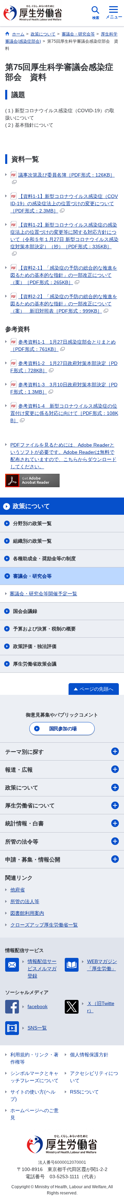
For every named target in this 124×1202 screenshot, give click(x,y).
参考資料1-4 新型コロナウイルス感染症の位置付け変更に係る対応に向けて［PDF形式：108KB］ (64, 413)
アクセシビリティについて (94, 1076)
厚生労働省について (30, 805)
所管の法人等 (24, 901)
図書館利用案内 (27, 913)
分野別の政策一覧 (32, 523)
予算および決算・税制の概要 (44, 628)
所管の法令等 (21, 842)
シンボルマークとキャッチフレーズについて (34, 1076)
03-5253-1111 (64, 1176)
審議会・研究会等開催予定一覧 (43, 593)
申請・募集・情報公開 (32, 860)
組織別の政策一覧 (32, 541)
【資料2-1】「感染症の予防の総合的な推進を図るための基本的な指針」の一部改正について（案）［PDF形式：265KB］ (63, 275)
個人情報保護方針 (89, 1054)
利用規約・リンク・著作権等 (34, 1058)
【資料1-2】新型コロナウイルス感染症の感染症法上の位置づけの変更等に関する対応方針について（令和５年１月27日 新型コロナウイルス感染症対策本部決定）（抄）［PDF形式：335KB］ (64, 235)
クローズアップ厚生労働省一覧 (44, 925)
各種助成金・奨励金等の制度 (44, 558)
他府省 (17, 889)
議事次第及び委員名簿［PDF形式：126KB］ (66, 175)
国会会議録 (25, 611)
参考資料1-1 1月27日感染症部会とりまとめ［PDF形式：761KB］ (63, 345)
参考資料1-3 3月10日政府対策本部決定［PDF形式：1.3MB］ (63, 388)
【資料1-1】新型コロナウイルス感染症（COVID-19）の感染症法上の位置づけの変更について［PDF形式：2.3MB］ (64, 203)
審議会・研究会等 (32, 576)
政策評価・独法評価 (34, 646)
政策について (21, 788)
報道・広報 (19, 770)
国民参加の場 (63, 728)
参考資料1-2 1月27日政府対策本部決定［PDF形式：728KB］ (63, 366)
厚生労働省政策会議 (34, 664)
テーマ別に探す (24, 752)
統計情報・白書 (24, 823)
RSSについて (84, 1092)
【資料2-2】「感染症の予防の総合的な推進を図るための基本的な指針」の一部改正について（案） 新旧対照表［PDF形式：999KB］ (63, 304)
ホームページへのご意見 (34, 1114)
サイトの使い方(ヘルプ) (32, 1095)
